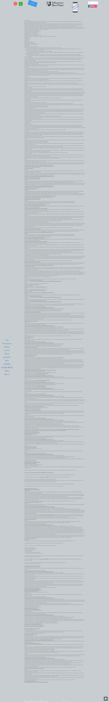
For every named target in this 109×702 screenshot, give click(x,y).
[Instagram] (95, 6)
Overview (7, 347)
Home (7, 340)
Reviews (7, 371)
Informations (7, 357)
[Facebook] (89, 6)
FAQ (46, 701)
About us (7, 374)
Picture (7, 354)
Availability (7, 364)
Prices (7, 361)
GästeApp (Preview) (7, 367)
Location (7, 350)
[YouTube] (92, 6)
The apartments (7, 343)
